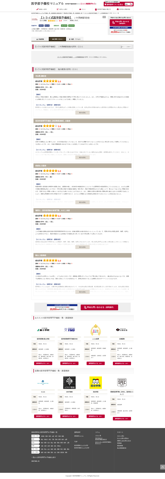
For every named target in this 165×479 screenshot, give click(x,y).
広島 (42, 449)
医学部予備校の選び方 (104, 9)
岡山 (45, 449)
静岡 (61, 442)
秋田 (50, 436)
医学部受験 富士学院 (43, 339)
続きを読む (82, 112)
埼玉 (50, 439)
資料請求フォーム (78, 436)
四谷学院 (95, 392)
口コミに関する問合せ (123, 438)
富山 (52, 442)
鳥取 (55, 449)
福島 (63, 436)
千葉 (53, 439)
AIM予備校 (69, 392)
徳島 (65, 449)
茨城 (56, 439)
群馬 (59, 439)
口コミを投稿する (127, 46)
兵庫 (45, 446)
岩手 (56, 436)
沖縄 (66, 452)
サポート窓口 (120, 436)
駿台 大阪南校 (40, 255)
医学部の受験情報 (124, 9)
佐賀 (45, 452)
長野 (45, 442)
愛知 (58, 442)
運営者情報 (120, 445)
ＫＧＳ (43, 392)
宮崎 (58, 452)
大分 (55, 452)
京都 (48, 446)
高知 (68, 449)
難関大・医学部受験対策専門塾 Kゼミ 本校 (52, 210)
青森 (46, 436)
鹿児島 (62, 452)
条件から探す (63, 9)
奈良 (55, 446)
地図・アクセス (75, 39)
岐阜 (65, 442)
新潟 (42, 442)
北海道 (42, 436)
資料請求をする (43, 363)
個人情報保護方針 (121, 448)
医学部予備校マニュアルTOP (81, 447)
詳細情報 (41, 39)
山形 (53, 436)
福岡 (42, 452)
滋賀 (52, 446)
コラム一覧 (98, 435)
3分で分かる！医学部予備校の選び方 (101, 438)
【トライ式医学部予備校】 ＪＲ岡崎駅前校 (70, 57)
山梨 (66, 439)
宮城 (59, 436)
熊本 (52, 452)
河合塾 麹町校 (40, 76)
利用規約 (119, 443)
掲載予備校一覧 (35, 461)
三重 (68, 442)
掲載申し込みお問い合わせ (124, 440)
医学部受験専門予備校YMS (69, 339)
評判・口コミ (59, 39)
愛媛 (58, 449)
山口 (48, 449)
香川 (61, 449)
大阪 (42, 446)
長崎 (48, 452)
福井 (55, 442)
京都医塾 (122, 339)
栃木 (63, 439)
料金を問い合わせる (101, 307)
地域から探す (43, 9)
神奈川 (46, 439)
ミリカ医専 (95, 339)
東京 (42, 439)
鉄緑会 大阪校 (40, 166)
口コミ (84, 9)
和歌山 (59, 446)
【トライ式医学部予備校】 (56, 17)
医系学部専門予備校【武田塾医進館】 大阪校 (52, 121)
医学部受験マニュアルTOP (81, 445)
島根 (52, 449)
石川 (48, 442)
